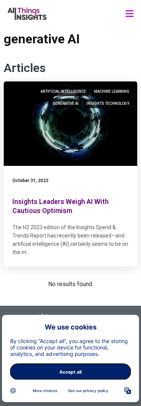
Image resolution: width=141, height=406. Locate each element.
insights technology (107, 103)
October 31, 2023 (30, 180)
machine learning (111, 91)
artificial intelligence (63, 91)
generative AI (66, 103)
